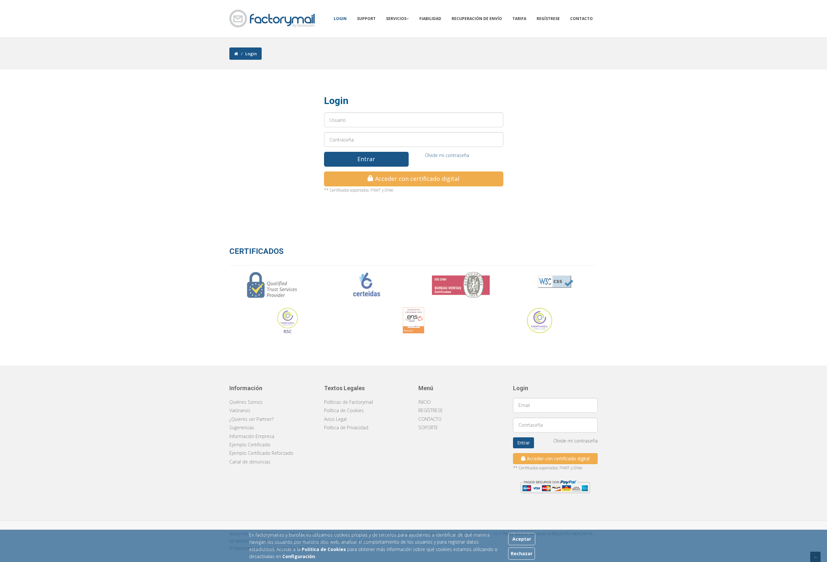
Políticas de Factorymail (348, 402)
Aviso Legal (335, 419)
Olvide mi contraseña (447, 155)
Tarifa (519, 18)
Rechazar (521, 553)
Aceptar (521, 539)
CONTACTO (430, 419)
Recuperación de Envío (477, 18)
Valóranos (239, 410)
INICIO (424, 402)
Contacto (581, 18)
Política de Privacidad (346, 427)
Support (366, 18)
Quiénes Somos (246, 402)
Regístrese (548, 18)
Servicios (396, 18)
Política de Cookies (324, 549)
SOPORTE (428, 427)
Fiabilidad (430, 18)
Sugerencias (241, 427)
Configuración (298, 556)
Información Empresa (251, 436)
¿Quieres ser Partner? (251, 419)
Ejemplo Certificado (249, 445)
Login (340, 18)
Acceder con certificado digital (416, 178)
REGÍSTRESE (430, 410)
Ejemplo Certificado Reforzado (261, 453)
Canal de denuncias (249, 462)
